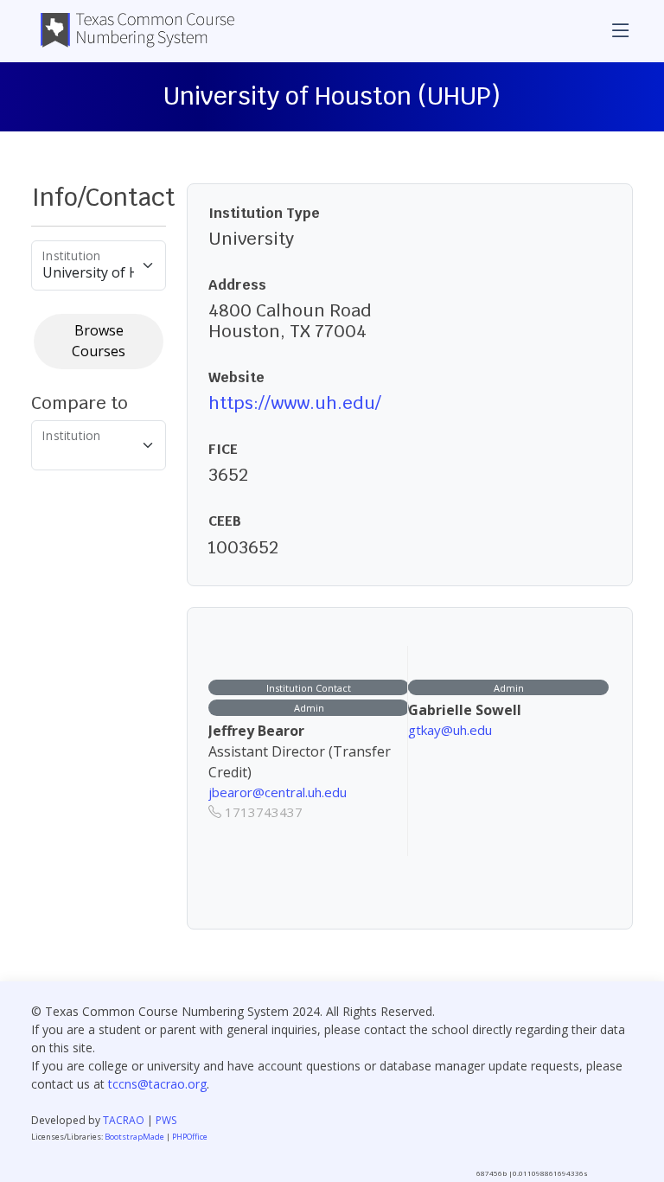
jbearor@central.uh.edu (277, 792)
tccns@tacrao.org (157, 1084)
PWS (166, 1120)
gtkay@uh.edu (450, 729)
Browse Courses (98, 341)
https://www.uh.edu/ (294, 403)
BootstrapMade (134, 1136)
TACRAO (123, 1120)
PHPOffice (190, 1136)
